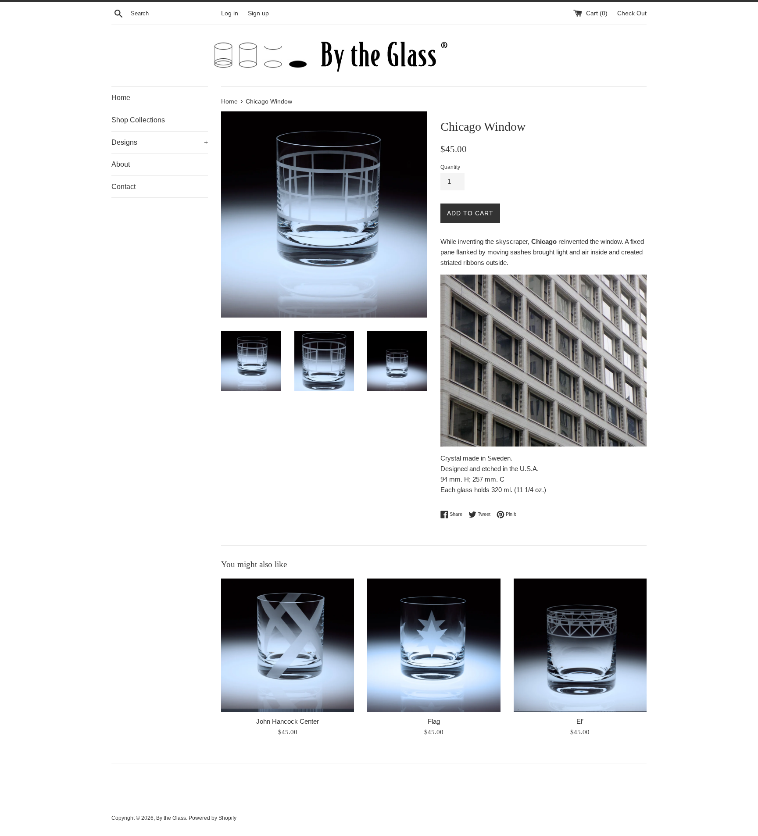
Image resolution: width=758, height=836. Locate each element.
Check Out (632, 13)
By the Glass (171, 818)
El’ (579, 721)
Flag (434, 721)
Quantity (450, 167)
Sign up (258, 13)
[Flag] (433, 645)
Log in (229, 13)
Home (120, 97)
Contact (123, 186)
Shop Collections (138, 120)
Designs (159, 142)
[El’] (580, 645)
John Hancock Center (287, 721)
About (120, 164)
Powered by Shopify (212, 818)
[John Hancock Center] (287, 645)
